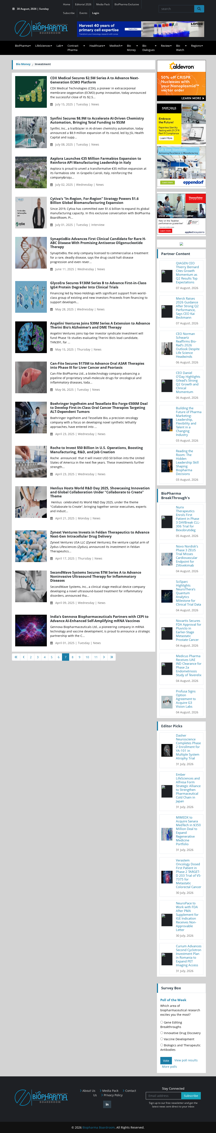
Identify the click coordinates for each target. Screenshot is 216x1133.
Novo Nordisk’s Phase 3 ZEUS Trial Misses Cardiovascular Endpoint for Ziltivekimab (187, 555)
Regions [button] (196, 46)
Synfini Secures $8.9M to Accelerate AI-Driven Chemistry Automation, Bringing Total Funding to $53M (97, 120)
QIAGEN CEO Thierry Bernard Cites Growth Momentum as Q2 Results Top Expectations (187, 272)
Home (66, 4)
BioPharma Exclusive (127, 4)
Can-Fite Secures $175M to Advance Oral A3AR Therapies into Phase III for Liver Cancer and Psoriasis (97, 366)
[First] (16, 657)
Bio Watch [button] (180, 48)
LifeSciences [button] (42, 46)
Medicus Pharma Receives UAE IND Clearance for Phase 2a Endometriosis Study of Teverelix (188, 665)
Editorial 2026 (83, 4)
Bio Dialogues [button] (148, 48)
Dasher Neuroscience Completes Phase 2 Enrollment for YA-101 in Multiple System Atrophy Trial (188, 746)
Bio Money (23, 64)
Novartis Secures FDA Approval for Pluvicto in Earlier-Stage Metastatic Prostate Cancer (188, 630)
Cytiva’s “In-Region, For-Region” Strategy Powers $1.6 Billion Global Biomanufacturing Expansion (94, 201)
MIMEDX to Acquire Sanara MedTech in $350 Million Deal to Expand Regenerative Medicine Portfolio (188, 830)
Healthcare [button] (96, 46)
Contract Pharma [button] (73, 48)
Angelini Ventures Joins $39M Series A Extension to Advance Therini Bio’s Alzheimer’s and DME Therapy (100, 325)
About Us (88, 1091)
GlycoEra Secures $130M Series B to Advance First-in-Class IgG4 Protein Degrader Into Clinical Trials (98, 285)
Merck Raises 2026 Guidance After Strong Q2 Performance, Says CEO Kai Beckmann (187, 307)
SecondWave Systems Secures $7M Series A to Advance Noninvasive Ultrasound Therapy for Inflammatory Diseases (95, 577)
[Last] (111, 657)
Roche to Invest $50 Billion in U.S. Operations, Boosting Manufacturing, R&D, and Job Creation (96, 450)
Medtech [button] (115, 46)
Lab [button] (59, 46)
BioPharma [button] (22, 46)
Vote (166, 1061)
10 (87, 657)
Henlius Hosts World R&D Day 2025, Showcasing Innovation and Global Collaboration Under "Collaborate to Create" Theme (100, 492)
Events (83, 13)
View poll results (186, 1060)
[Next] (104, 657)
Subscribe (69, 13)
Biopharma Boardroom (98, 1127)
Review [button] (165, 46)
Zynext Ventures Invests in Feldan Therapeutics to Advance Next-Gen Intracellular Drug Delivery (99, 534)
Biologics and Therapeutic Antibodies (180, 1047)
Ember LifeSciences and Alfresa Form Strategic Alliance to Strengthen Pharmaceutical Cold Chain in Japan (188, 787)
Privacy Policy (113, 1095)
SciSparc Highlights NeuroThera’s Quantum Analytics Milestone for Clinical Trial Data (188, 592)
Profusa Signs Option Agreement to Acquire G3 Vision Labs (186, 698)
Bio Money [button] (131, 48)
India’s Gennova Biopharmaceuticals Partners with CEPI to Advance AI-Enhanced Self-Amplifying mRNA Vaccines (99, 619)
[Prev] (23, 657)
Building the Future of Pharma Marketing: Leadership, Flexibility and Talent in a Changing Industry (188, 421)
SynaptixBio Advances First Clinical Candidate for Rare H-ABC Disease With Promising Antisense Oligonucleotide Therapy (98, 243)
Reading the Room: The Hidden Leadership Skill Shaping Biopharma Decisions (187, 462)
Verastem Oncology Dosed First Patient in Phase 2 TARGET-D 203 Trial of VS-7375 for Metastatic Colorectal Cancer (188, 873)
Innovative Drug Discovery (182, 1033)
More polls (169, 1067)
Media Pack (103, 4)
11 (96, 657)
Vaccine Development (178, 1039)
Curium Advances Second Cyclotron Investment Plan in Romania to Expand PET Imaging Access (188, 955)
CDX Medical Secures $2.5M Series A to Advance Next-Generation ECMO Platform (94, 80)
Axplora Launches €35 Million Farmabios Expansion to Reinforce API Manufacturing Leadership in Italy (95, 161)
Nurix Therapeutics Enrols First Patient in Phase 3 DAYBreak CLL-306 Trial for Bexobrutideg (188, 518)
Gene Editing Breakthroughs (171, 1024)
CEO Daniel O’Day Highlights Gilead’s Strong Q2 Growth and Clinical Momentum (188, 382)
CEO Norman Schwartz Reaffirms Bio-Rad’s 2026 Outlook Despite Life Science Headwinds (188, 345)
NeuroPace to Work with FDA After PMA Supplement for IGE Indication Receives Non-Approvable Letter (187, 916)
